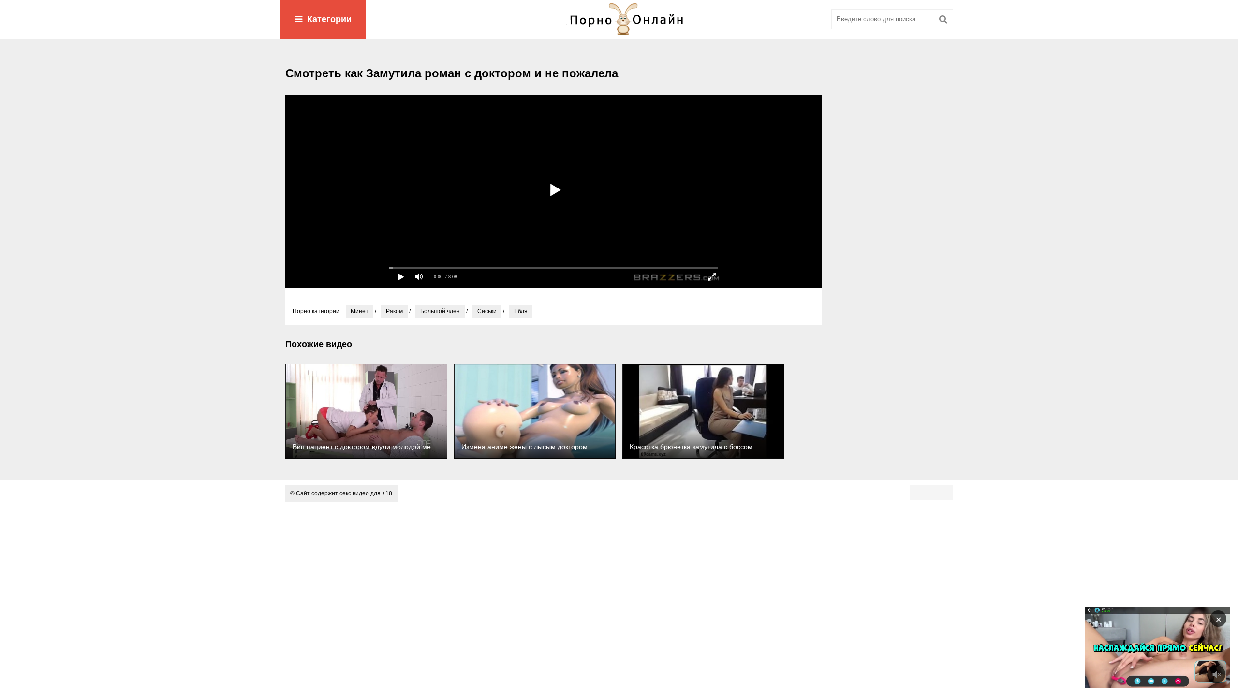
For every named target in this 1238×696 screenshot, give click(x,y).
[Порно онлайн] (619, 19)
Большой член (440, 311)
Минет (359, 311)
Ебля (521, 311)
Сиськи (487, 311)
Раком (394, 311)
